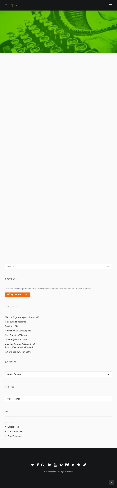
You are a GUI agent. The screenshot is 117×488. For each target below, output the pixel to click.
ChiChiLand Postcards (15, 321)
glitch (41, 209)
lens (99, 209)
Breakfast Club (12, 326)
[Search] (58, 266)
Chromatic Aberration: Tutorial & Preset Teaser (55, 203)
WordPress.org (15, 436)
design (95, 213)
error (77, 213)
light (27, 217)
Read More (21, 142)
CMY (73, 109)
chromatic (64, 209)
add (88, 109)
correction (66, 109)
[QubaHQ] (11, 5)
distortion (14, 217)
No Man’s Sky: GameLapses (18, 330)
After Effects (26, 112)
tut (31, 109)
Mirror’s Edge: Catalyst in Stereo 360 (22, 317)
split (91, 112)
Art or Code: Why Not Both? (18, 352)
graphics (57, 213)
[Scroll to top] (111, 482)
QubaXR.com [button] (19, 294)
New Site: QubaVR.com (16, 335)
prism (46, 209)
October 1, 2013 (19, 209)
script (39, 112)
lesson (42, 217)
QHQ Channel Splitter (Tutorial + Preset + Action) (57, 102)
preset (97, 112)
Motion (76, 112)
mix (41, 109)
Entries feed (13, 427)
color (103, 112)
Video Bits (34, 217)
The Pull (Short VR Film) (16, 339)
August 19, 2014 (19, 109)
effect (82, 213)
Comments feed (15, 431)
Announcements (46, 213)
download (84, 112)
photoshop (68, 112)
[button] (110, 5)
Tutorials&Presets (55, 112)
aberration (54, 209)
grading (57, 109)
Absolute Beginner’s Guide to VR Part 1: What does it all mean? (20, 346)
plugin (12, 213)
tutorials (94, 109)
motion (65, 213)
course (80, 209)
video (71, 213)
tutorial (35, 213)
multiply (36, 109)
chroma (73, 209)
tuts (78, 109)
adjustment (49, 109)
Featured (16, 112)
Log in (10, 422)
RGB (34, 112)
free (45, 112)
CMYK (83, 109)
